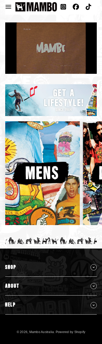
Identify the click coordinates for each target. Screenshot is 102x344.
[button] (8, 7)
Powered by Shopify (71, 332)
